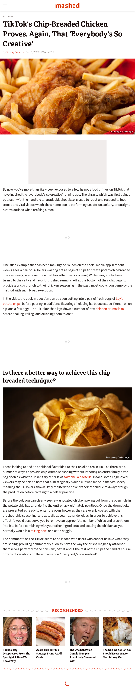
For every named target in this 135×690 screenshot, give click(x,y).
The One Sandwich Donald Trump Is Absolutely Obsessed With (83, 655)
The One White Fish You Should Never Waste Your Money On (117, 653)
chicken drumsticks (110, 309)
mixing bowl (39, 531)
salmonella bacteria (78, 477)
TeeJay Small (13, 52)
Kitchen (8, 16)
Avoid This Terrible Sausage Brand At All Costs (49, 653)
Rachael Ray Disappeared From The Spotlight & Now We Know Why (16, 655)
